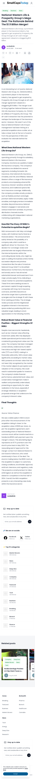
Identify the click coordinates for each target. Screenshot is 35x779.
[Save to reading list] (25, 53)
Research (5, 734)
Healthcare (23, 708)
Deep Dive (17, 659)
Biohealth (22, 696)
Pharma (21, 701)
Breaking (5, 10)
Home (4, 696)
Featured (5, 705)
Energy (4, 727)
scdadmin (11, 46)
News (20, 10)
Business (13, 10)
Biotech (21, 705)
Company (8, 659)
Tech (6, 665)
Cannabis (22, 712)
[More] (29, 53)
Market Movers (9, 662)
